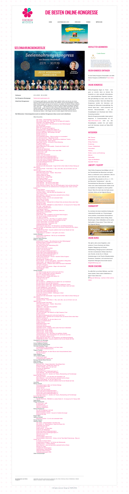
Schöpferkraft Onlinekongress (43, 207)
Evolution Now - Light (41, 152)
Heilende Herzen (40, 435)
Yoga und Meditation (94, 159)
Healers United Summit (42, 174)
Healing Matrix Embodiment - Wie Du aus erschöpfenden (50, 235)
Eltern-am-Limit (40, 147)
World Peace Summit (41, 231)
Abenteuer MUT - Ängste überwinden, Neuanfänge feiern (50, 364)
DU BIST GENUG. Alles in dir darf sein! (46, 367)
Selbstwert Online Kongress (43, 450)
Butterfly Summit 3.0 (41, 135)
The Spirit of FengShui (42, 217)
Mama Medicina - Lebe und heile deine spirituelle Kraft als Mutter (52, 195)
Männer (90, 155)
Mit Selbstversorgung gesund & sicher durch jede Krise (50, 315)
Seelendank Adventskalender (43, 326)
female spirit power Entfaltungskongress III (47, 159)
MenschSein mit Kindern (42, 199)
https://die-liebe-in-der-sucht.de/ (44, 179)
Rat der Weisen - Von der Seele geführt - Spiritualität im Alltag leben (53, 260)
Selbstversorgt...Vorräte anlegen (44, 330)
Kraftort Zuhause (40, 189)
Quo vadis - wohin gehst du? (43, 206)
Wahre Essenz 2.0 (41, 237)
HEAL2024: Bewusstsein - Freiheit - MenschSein (48, 172)
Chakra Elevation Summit (42, 244)
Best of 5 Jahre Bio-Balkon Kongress (45, 274)
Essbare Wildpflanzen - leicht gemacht (46, 287)
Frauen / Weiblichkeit (94, 146)
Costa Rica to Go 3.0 (41, 279)
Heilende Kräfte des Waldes (43, 175)
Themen (88, 22)
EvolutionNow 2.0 (40, 153)
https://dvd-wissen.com (94, 120)
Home (50, 22)
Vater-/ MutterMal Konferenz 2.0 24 (45, 336)
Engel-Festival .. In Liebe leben (44, 428)
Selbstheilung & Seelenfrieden (44, 211)
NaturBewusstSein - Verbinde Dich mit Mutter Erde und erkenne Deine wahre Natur (57, 202)
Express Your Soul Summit (43, 154)
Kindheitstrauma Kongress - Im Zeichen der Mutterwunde (50, 442)
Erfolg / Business (92, 142)
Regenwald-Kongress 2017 (43, 323)
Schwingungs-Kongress (42, 209)
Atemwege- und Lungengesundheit (45, 122)
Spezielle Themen (93, 161)
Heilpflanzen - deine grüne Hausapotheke (46, 306)
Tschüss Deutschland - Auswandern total (46, 223)
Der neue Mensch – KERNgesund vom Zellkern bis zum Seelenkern (53, 281)
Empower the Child (41, 414)
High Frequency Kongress (42, 308)
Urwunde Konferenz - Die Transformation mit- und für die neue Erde (53, 334)
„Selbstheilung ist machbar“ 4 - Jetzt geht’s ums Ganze (50, 232)
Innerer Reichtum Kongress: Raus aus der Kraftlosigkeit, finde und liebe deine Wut (57, 185)
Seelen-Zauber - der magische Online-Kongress (48, 262)
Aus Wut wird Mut (40, 125)
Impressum (99, 22)
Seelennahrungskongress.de (29, 48)
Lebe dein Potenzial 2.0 (42, 258)
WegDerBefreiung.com (94, 262)
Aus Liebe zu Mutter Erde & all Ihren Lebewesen (48, 273)
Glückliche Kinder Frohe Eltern (44, 171)
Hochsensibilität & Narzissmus (44, 436)
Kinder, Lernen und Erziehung (96, 153)
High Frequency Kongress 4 (43, 311)
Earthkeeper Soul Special (42, 145)
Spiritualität (91, 157)
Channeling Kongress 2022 (43, 386)
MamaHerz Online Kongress (43, 196)
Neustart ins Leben (41, 203)
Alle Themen (91, 137)
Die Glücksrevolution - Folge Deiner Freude (47, 138)
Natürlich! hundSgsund (42, 318)
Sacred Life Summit (41, 325)
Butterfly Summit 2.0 (41, 133)
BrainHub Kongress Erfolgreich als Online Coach (48, 131)
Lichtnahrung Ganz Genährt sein (44, 358)
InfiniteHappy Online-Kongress (44, 181)
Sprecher (77, 22)
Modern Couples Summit (42, 200)
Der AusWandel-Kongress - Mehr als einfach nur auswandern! (51, 136)
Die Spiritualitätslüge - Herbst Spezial (45, 140)
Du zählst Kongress (41, 143)
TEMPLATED (73, 488)
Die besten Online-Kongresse (71, 12)
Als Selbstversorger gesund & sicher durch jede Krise (50, 272)
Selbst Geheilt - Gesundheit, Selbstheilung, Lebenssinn (50, 210)
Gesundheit (91, 148)
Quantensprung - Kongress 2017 (44, 259)
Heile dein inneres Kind (42, 434)
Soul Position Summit (41, 341)
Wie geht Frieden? (41, 353)
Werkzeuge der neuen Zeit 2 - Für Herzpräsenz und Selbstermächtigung (54, 225)
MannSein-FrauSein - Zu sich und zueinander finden (49, 197)
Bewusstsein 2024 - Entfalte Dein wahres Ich (47, 129)
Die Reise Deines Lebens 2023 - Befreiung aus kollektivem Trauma (53, 139)
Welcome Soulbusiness (42, 407)
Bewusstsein (91, 139)
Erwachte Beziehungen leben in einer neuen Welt (48, 150)
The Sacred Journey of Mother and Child (46, 216)
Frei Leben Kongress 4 (42, 164)
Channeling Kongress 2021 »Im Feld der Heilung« (48, 385)
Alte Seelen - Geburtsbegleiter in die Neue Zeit (48, 119)
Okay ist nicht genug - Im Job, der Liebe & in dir (48, 319)
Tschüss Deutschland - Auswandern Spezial (47, 221)
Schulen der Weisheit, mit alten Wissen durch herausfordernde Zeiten (54, 351)
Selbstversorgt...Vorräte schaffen (44, 332)
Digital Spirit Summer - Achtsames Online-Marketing (49, 142)
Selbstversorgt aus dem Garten (44, 329)
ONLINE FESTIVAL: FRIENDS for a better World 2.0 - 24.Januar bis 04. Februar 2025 (58, 204)
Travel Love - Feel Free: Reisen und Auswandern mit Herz (51, 220)
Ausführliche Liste (63, 22)
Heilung (90, 150)
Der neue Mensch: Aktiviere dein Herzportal (47, 283)
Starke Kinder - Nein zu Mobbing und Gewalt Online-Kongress (52, 214)
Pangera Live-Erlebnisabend (43, 320)
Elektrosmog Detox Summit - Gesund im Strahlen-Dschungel (51, 413)
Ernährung (91, 144)
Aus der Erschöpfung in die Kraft (44, 410)
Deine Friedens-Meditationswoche (44, 348)
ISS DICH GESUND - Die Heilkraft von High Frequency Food (51, 312)
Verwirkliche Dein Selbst (42, 267)
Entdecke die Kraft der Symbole (44, 248)
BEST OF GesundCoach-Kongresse (45, 128)
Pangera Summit (40, 322)
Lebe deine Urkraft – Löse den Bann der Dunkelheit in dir (50, 192)
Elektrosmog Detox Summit (43, 411)
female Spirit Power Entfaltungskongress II (47, 157)
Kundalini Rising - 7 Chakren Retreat (45, 190)
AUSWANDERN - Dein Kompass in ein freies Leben (49, 347)
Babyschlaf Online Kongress (43, 126)
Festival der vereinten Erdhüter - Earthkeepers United (49, 160)
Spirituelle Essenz (41, 213)
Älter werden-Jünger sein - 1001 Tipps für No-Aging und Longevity (53, 121)
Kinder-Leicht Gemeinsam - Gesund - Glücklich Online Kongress (52, 256)
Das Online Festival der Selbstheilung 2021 (47, 245)
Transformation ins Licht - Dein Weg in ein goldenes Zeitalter (51, 218)
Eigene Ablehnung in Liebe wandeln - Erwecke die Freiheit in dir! (52, 146)
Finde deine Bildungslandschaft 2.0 (45, 161)
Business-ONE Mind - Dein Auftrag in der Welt (48, 132)
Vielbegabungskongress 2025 (43, 224)
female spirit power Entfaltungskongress (46, 156)
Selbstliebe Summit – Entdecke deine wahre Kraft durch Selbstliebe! (53, 263)
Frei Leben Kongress (41, 163)
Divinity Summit (40, 387)
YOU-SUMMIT (40, 269)
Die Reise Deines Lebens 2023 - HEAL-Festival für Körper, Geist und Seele (55, 286)
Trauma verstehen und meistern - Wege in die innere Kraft (51, 266)
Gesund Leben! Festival (42, 298)
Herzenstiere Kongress (42, 178)
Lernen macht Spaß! (41, 193)
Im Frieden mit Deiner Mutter (43, 441)
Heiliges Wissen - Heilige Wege (44, 177)
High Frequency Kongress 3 (43, 309)
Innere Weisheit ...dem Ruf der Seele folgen (47, 182)
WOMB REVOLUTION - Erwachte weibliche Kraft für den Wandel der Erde (55, 230)
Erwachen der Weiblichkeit (43, 149)
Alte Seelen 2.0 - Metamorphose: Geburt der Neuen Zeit (50, 424)
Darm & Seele (39, 280)
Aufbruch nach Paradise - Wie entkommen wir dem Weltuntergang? (53, 124)
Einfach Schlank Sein (41, 246)
